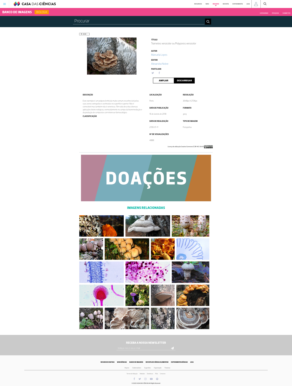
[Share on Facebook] (159, 73)
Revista (226, 4)
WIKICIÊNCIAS (122, 362)
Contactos (162, 373)
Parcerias (167, 368)
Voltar (84, 34)
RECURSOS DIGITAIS (108, 362)
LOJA (192, 362)
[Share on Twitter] (152, 73)
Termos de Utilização (132, 373)
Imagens (216, 4)
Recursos (198, 4)
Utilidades (142, 373)
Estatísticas (150, 373)
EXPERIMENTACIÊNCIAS (179, 362)
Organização (158, 368)
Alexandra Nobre (159, 63)
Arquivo (127, 368)
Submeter (286, 13)
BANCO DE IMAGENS (136, 362)
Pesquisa (275, 13)
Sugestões (147, 368)
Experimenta (237, 4)
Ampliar (163, 80)
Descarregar (184, 80)
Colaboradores (136, 368)
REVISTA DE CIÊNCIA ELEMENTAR (157, 362)
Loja (248, 4)
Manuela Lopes (159, 54)
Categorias (264, 13)
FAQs (156, 373)
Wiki (207, 4)
